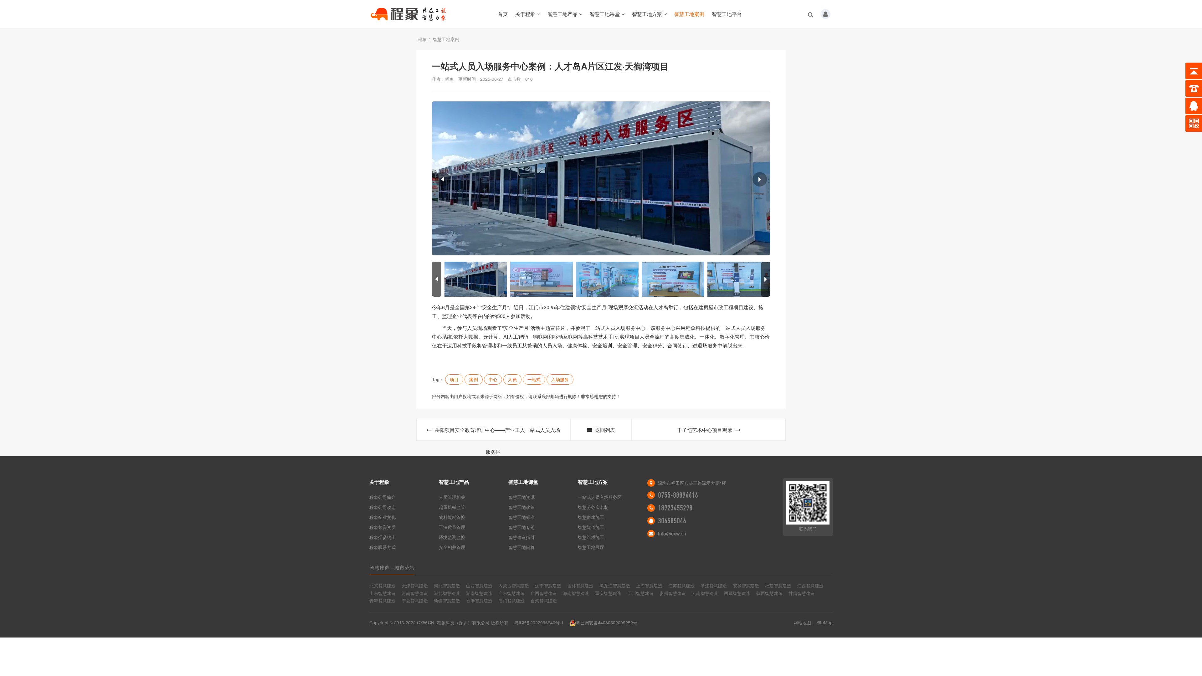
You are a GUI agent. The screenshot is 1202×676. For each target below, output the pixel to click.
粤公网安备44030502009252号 (606, 622)
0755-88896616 (678, 495)
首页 (503, 14)
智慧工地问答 (521, 547)
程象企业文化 (382, 517)
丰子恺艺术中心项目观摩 (704, 429)
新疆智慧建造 (447, 600)
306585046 (672, 521)
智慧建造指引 (521, 537)
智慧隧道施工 (591, 527)
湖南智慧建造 (479, 593)
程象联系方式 (382, 547)
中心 (493, 379)
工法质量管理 (452, 527)
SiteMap (824, 622)
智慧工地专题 (521, 527)
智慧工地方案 (647, 14)
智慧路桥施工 (591, 537)
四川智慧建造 (640, 593)
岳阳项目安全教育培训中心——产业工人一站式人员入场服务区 (497, 433)
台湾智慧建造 (544, 600)
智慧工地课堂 (605, 14)
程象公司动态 (382, 507)
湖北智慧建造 (447, 593)
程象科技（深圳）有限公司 (463, 622)
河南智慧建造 (415, 593)
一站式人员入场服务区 (600, 497)
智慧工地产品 (562, 14)
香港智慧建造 (479, 600)
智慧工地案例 (689, 14)
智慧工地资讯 (521, 497)
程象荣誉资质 (382, 527)
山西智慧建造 (479, 585)
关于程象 (525, 14)
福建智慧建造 (778, 585)
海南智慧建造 (576, 593)
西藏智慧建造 (737, 593)
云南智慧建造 (705, 593)
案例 (473, 379)
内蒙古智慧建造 (513, 585)
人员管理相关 (452, 497)
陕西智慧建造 (769, 593)
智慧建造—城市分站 (391, 567)
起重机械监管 (452, 507)
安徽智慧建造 (746, 585)
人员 (512, 379)
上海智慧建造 (649, 585)
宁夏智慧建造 (415, 600)
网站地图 (802, 622)
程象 (422, 39)
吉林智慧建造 (580, 585)
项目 (454, 379)
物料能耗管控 (452, 517)
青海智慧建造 (382, 600)
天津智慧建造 (415, 585)
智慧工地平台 (727, 14)
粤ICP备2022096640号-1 (539, 622)
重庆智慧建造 (608, 593)
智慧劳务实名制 (593, 507)
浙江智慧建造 (714, 585)
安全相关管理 (452, 547)
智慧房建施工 (591, 517)
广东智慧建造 (511, 593)
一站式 (534, 379)
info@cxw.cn (672, 533)
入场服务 (560, 379)
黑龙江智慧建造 (614, 585)
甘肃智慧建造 (801, 593)
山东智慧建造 (382, 593)
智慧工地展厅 (591, 547)
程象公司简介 (382, 497)
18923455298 (675, 508)
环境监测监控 (452, 537)
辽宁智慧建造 (548, 585)
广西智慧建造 (544, 593)
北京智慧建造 (382, 585)
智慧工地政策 (521, 507)
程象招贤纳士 (382, 537)
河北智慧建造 (447, 585)
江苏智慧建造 (681, 585)
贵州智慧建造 (673, 593)
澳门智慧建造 (511, 600)
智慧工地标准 (521, 517)
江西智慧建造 (810, 585)
